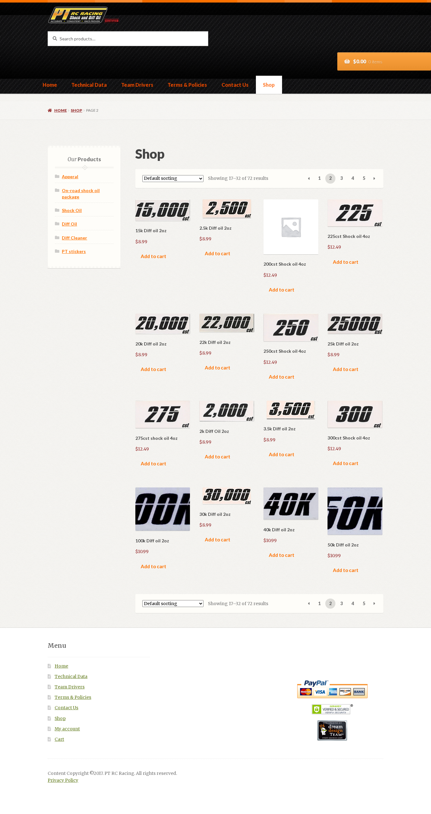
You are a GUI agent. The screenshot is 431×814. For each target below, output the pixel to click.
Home (50, 85)
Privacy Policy (63, 780)
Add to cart (153, 256)
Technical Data (89, 85)
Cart (59, 739)
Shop (269, 85)
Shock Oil (72, 210)
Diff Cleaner (74, 237)
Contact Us (235, 85)
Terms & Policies (187, 85)
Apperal (70, 176)
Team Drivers (137, 85)
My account (67, 729)
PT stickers (74, 251)
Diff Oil (69, 224)
